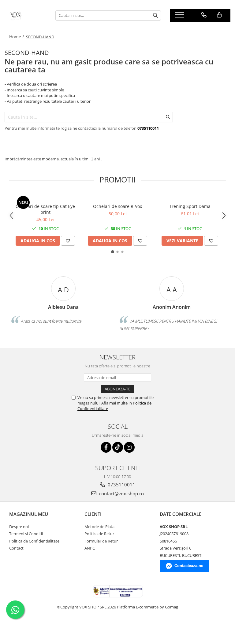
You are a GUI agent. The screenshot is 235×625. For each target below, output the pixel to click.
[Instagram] (129, 447)
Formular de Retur (101, 541)
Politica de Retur (99, 533)
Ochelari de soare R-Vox (117, 206)
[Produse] (180, 16)
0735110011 (120, 484)
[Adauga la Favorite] (68, 241)
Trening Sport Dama (190, 206)
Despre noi (19, 526)
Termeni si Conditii (26, 533)
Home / (17, 37)
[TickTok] (117, 447)
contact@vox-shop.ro (121, 493)
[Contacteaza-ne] (204, 15)
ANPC (89, 548)
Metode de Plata (99, 526)
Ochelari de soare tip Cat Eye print (45, 209)
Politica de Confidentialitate (34, 541)
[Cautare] (155, 15)
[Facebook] (106, 447)
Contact (16, 548)
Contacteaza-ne (188, 565)
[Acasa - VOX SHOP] (25, 15)
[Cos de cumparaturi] (219, 15)
